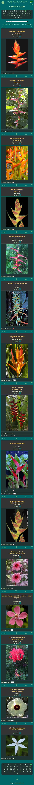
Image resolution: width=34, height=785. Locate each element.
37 (13, 17)
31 (17, 15)
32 (19, 15)
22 (22, 13)
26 (4, 15)
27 (6, 15)
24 (27, 13)
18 (12, 13)
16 (6, 13)
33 (22, 15)
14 (30, 11)
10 (20, 11)
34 (25, 15)
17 (9, 13)
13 (27, 11)
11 (23, 11)
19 (14, 13)
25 (30, 13)
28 (9, 15)
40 (21, 17)
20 (17, 13)
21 (19, 13)
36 (30, 15)
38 (16, 17)
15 (4, 13)
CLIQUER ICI (28, 24)
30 (14, 15)
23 (25, 13)
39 (18, 17)
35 (27, 15)
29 (12, 15)
